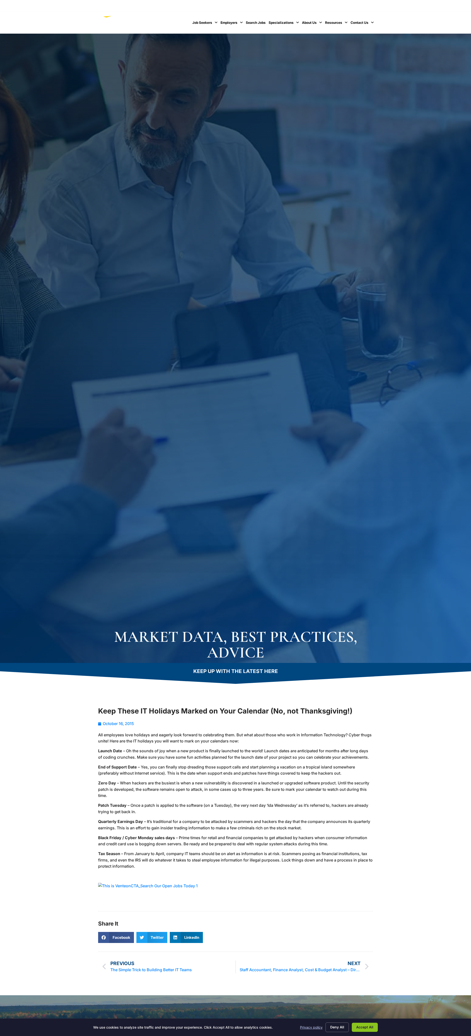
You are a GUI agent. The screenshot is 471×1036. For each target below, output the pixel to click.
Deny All (337, 1027)
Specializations (285, 24)
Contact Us (363, 24)
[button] (116, 937)
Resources (337, 24)
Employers (232, 24)
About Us (313, 24)
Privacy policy (311, 1027)
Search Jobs (256, 24)
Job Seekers (205, 24)
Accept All (364, 1027)
